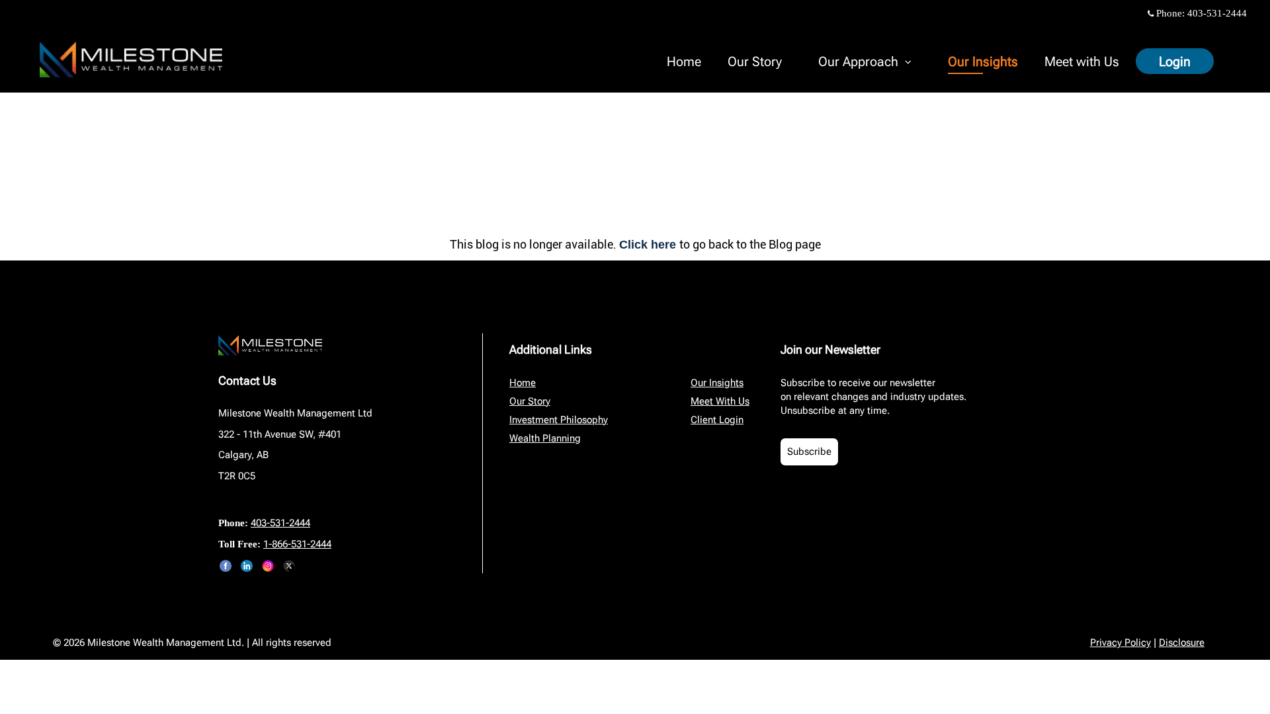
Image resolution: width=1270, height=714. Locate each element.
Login (1175, 61)
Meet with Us (1081, 61)
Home (684, 61)
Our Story (755, 61)
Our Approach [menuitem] (858, 64)
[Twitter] (289, 566)
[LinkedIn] (246, 566)
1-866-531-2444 (297, 544)
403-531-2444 (1217, 13)
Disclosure (1182, 643)
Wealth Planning (545, 438)
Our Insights (983, 61)
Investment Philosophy (558, 420)
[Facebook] (225, 566)
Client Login (717, 420)
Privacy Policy (1120, 643)
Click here (649, 244)
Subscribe (809, 451)
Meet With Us (720, 401)
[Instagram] (268, 566)
